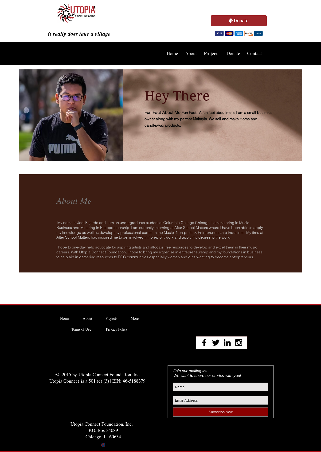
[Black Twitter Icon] (216, 343)
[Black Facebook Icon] (204, 343)
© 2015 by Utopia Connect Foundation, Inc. (98, 375)
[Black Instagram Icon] (239, 343)
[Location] (103, 445)
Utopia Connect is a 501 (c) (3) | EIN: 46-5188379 (98, 381)
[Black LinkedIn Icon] (227, 343)
